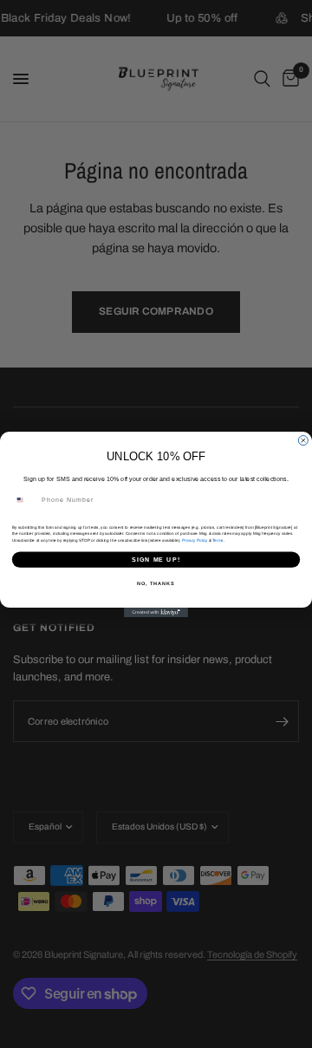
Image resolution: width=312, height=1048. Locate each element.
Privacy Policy (194, 539)
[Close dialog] (303, 440)
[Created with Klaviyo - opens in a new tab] (156, 612)
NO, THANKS (156, 582)
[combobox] (24, 499)
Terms (217, 539)
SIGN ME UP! (156, 559)
